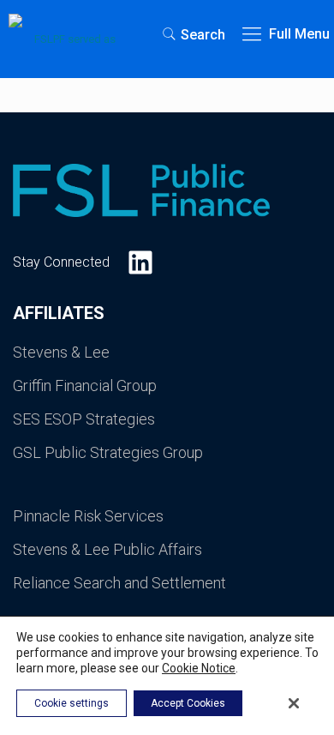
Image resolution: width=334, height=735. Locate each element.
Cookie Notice (199, 668)
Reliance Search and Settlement (119, 583)
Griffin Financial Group (85, 386)
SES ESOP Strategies (84, 419)
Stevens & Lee (61, 352)
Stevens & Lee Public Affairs (107, 549)
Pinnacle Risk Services (88, 516)
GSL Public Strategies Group (108, 452)
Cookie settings (71, 703)
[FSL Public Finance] (68, 34)
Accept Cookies (188, 703)
